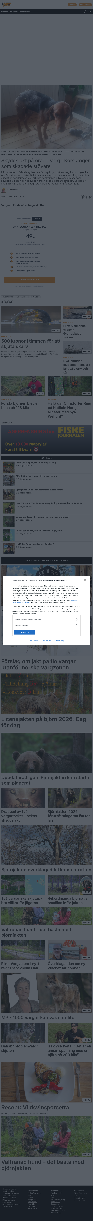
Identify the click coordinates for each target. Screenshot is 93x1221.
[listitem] (46, 619)
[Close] (86, 580)
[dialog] (46, 610)
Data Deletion (34, 641)
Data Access (46, 641)
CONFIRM (24, 632)
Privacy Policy (59, 641)
